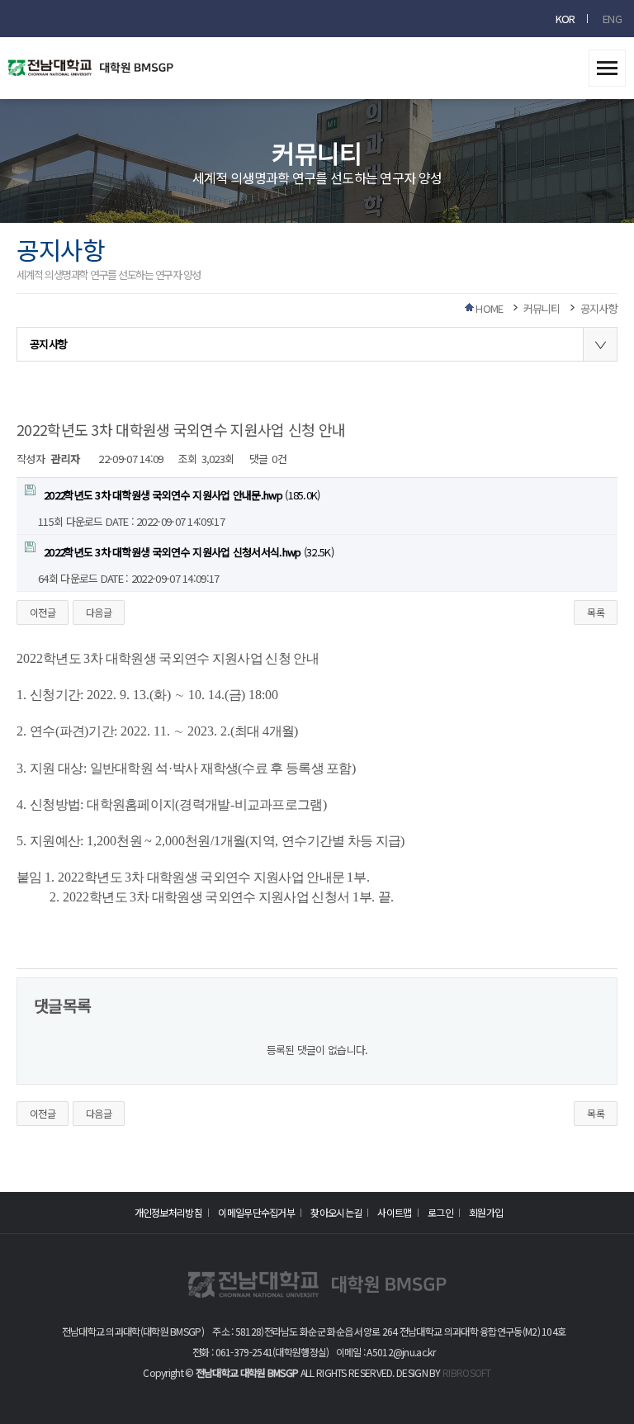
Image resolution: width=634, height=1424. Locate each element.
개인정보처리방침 (168, 1212)
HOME (489, 308)
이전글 (42, 612)
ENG (612, 18)
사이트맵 (394, 1212)
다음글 (98, 612)
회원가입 (486, 1212)
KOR (565, 18)
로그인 (440, 1212)
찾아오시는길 (336, 1212)
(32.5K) (189, 552)
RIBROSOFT (466, 1372)
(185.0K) (182, 495)
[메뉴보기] (607, 62)
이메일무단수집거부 (256, 1212)
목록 (595, 612)
